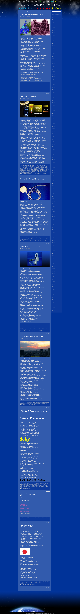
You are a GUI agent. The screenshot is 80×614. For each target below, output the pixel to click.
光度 (40, 167)
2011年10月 (54, 258)
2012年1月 (53, 253)
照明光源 (37, 238)
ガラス (30, 484)
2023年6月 (53, 30)
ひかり (28, 237)
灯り (43, 169)
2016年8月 (53, 164)
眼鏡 (37, 170)
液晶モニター (26, 238)
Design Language (32, 1)
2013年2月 (53, 232)
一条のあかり (32, 167)
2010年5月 (53, 286)
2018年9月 (53, 123)
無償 (23, 328)
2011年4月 (53, 268)
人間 (36, 167)
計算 (38, 403)
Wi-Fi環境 (30, 236)
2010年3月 (53, 289)
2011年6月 (53, 265)
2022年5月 (53, 51)
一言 (34, 167)
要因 (44, 486)
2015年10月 (54, 180)
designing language (31, 165)
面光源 (26, 239)
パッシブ (25, 237)
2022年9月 (53, 45)
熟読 (31, 170)
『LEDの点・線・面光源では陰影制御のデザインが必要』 (33, 179)
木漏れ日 (33, 169)
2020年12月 (54, 79)
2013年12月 (54, 216)
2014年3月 (53, 211)
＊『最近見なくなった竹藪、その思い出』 (28, 74)
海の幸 (40, 517)
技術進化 (35, 327)
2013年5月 (53, 227)
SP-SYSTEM (27, 236)
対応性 (31, 168)
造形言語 (42, 171)
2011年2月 (53, 271)
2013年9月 (53, 221)
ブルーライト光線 (24, 167)
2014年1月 (53, 214)
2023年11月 (54, 22)
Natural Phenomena (45, 483)
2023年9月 (53, 25)
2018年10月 (54, 121)
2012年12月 (54, 235)
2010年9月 (53, 279)
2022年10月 (54, 43)
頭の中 (29, 329)
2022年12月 (54, 40)
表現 (37, 328)
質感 (47, 486)
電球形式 (23, 239)
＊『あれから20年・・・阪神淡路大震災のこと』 (29, 77)
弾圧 (47, 581)
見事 (30, 171)
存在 (26, 168)
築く (40, 170)
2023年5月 (53, 32)
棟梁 (28, 582)
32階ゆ (23, 402)
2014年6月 (53, 206)
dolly (35, 483)
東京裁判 (25, 582)
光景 (22, 517)
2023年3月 (53, 35)
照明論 (29, 170)
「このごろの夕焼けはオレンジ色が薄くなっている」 (32, 336)
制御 (43, 167)
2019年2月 (53, 115)
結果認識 (46, 170)
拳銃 (37, 327)
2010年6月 (53, 284)
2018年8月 (53, 125)
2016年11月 (54, 159)
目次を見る (48, 93)
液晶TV (45, 237)
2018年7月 (53, 126)
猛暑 (32, 403)
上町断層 (29, 402)
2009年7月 (53, 302)
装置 (39, 328)
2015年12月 (54, 177)
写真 (29, 485)
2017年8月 (53, 144)
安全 (27, 168)
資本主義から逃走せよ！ (27, 488)
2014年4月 (53, 209)
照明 (27, 170)
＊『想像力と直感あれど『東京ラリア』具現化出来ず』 (30, 78)
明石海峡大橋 (45, 402)
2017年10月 (54, 141)
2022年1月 (53, 58)
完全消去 (40, 485)
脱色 (34, 403)
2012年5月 (53, 247)
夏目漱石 (34, 402)
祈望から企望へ (42, 330)
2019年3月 (53, 113)
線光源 (40, 238)
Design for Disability (28, 1)
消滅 (22, 328)
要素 (46, 486)
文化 (43, 168)
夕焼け (22, 168)
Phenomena (22, 484)
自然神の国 (42, 582)
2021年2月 (53, 76)
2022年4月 (53, 53)
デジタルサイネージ (41, 236)
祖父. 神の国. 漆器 (34, 582)
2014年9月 (53, 201)
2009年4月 (53, 307)
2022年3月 (53, 55)
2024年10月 (54, 17)
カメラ (27, 484)
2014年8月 (53, 203)
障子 (29, 172)
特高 (31, 582)
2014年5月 (53, 208)
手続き (43, 485)
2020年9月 (53, 84)
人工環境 (33, 237)
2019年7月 (53, 107)
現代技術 (33, 170)
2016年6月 (53, 167)
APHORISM (25, 519)
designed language (25, 165)
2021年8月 (53, 66)
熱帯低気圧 (30, 403)
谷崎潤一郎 (39, 171)
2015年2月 (53, 193)
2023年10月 (54, 24)
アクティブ (36, 236)
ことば (23, 166)
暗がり (28, 169)
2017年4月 (53, 151)
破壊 (28, 486)
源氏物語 (26, 403)
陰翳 (22, 172)
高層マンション (44, 403)
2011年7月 (53, 263)
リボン (30, 237)
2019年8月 (53, 105)
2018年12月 (54, 118)
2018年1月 (53, 136)
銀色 (47, 517)
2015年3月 (53, 191)
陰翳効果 (24, 172)
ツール (32, 484)
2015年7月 (53, 185)
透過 (21, 487)
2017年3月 (53, 152)
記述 (36, 171)
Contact (59, 1)
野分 (39, 403)
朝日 (31, 169)
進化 (23, 329)
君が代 (39, 581)
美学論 (25, 171)
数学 (39, 327)
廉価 (26, 327)
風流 (41, 403)
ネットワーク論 (44, 166)
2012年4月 (53, 248)
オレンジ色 (26, 402)
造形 (45, 328)
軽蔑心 (47, 582)
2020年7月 (53, 87)
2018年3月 (53, 133)
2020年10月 (54, 82)
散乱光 (42, 402)
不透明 (24, 485)
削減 (45, 167)
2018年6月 (53, 128)
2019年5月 (53, 110)
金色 (45, 517)
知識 (25, 486)
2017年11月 (54, 139)
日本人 (23, 169)
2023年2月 (53, 37)
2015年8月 (53, 183)
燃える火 (26, 328)
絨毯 (31, 486)
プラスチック (45, 484)
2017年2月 (53, 154)
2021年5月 (53, 71)
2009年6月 (53, 304)
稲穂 (42, 517)
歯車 (45, 327)
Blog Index (24, 1)
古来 (47, 167)
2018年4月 (53, 131)
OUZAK (52, 1)
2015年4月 (53, 190)
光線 (42, 167)
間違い (47, 171)
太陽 (24, 168)
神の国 (39, 582)
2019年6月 (53, 108)
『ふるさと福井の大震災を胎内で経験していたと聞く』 (32, 14)
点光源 (29, 238)
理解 (35, 170)
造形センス (42, 238)
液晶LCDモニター (40, 169)
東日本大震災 (44, 2)
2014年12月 (54, 196)
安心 (29, 168)
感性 (34, 517)
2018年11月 (54, 120)
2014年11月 (54, 198)
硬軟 (30, 486)
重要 (45, 171)
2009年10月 (54, 297)
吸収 (33, 485)
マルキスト (34, 581)
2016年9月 (53, 162)
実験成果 (24, 327)
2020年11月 (54, 81)
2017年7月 (53, 146)
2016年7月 (53, 165)
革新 (26, 329)
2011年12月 (54, 255)
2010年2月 (53, 291)
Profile (20, 1)
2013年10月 (54, 219)
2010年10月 (54, 278)
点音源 (31, 238)
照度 (25, 170)
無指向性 (34, 238)
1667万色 (23, 236)
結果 (44, 170)
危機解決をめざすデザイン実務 (41, 173)
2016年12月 (54, 157)
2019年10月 (54, 102)
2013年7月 (53, 224)
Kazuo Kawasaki (47, 1)
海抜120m (23, 403)
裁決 (45, 582)
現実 (32, 328)
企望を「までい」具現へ (33, 173)
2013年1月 (53, 234)
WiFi (37, 165)
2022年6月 (53, 50)
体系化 (38, 167)
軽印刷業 (43, 328)
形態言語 (34, 168)
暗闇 (29, 169)
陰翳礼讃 (27, 172)
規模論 (32, 171)
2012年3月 (53, 250)
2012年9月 (53, 240)
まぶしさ (28, 167)
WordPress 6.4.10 (42, 613)
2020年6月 (53, 89)
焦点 (24, 170)
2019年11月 (54, 100)
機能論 (36, 169)
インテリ (31, 581)
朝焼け (43, 237)
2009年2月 (53, 310)
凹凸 (30, 485)
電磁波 (31, 172)
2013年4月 (53, 229)
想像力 (30, 327)
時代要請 (43, 327)
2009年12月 (54, 294)
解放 (40, 328)
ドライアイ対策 (39, 166)
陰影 (46, 238)
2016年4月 (53, 170)
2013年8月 (53, 222)
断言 (47, 168)
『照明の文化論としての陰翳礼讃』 (28, 96)
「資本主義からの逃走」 (25, 483)
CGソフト (33, 483)
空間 (39, 170)
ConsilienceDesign (26, 173)
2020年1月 (53, 97)
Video (25, 484)
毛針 (29, 582)
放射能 (42, 168)
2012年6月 (53, 245)
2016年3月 (53, 172)
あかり (40, 165)
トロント (34, 484)
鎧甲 (21, 583)
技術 (39, 168)
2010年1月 (53, 292)
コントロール (35, 166)
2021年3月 (53, 74)
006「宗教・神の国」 (26, 584)
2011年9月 (53, 260)
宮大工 (45, 581)
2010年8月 (53, 281)
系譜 (34, 328)
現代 (31, 328)
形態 (28, 327)
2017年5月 (53, 149)
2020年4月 (53, 92)
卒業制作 (36, 237)
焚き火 (47, 169)
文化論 (46, 168)
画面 (23, 486)
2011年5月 (53, 266)
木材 (45, 485)
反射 (32, 485)
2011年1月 (53, 273)
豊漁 (43, 517)
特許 (29, 328)
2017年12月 (54, 138)
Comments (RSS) (51, 613)
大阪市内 (39, 402)
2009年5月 (53, 305)
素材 (42, 170)
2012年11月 (54, 237)
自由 (35, 328)
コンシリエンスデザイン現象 (28, 166)
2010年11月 (54, 276)
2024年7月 (53, 19)
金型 (25, 329)
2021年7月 (53, 68)
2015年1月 (53, 195)
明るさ (25, 169)
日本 (21, 169)
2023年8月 (53, 27)
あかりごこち (43, 165)
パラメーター (38, 484)
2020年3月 (53, 94)
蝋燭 (28, 171)
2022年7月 (53, 48)
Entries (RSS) (47, 613)
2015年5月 (53, 188)
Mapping (38, 483)
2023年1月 (53, 38)
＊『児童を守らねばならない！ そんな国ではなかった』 (31, 80)
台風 (31, 402)
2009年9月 (53, 299)
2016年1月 (53, 175)
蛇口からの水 (40, 486)
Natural (41, 483)
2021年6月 (53, 69)
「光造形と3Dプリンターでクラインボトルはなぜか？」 (33, 246)
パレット (41, 484)
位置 (26, 485)
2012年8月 (53, 242)
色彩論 (36, 403)
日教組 (23, 582)
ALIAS (31, 483)
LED (36, 165)
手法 (38, 168)
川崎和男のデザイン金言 (29, 517)
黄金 (22, 518)
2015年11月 (54, 178)
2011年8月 (53, 261)
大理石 (38, 485)
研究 (26, 486)
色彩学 (34, 486)
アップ (46, 165)
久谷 (36, 581)
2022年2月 (53, 56)
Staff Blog (36, 1)
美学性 (23, 171)
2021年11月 (54, 61)
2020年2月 (53, 95)
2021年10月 (54, 63)
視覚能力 (34, 171)
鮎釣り (23, 583)
